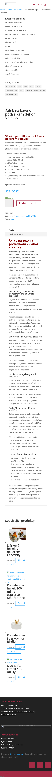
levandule (9, 90)
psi (16, 90)
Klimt (19, 86)
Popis (11, 230)
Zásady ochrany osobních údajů (15, 708)
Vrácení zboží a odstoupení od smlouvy (18, 711)
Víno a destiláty (12, 70)
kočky (31, 86)
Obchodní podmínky (10, 705)
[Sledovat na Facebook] (32, 765)
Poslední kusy (11, 38)
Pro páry (17, 9)
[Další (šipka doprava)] (3, 776)
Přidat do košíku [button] (16, 562)
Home (2, 9)
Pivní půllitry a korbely (14, 66)
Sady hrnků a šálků (29, 216)
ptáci (21, 90)
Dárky (9, 9)
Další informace (16, 234)
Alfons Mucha (10, 86)
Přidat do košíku (28, 203)
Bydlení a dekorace (13, 26)
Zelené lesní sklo (12, 58)
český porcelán (11, 95)
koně (25, 86)
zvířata (42, 90)
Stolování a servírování (15, 22)
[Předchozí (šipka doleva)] (1, 776)
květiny (38, 86)
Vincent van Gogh (32, 90)
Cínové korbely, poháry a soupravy (20, 34)
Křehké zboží (10, 42)
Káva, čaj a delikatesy (14, 50)
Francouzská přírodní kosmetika (19, 62)
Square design (16, 754)
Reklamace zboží (8, 714)
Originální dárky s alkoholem (17, 54)
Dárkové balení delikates (16, 30)
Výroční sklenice (12, 74)
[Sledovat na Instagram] (40, 765)
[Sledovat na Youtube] (48, 765)
